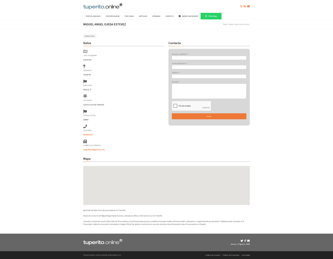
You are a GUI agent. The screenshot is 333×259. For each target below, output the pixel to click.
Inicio (225, 24)
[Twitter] (242, 240)
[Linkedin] (245, 6)
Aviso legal (246, 255)
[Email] (248, 240)
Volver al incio (90, 36)
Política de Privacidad (231, 255)
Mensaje (175, 82)
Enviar (209, 116)
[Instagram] (241, 6)
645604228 (88, 134)
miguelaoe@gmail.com (94, 149)
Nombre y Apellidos (180, 54)
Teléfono (176, 72)
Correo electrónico (179, 63)
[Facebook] (245, 240)
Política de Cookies (213, 255)
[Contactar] (248, 6)
